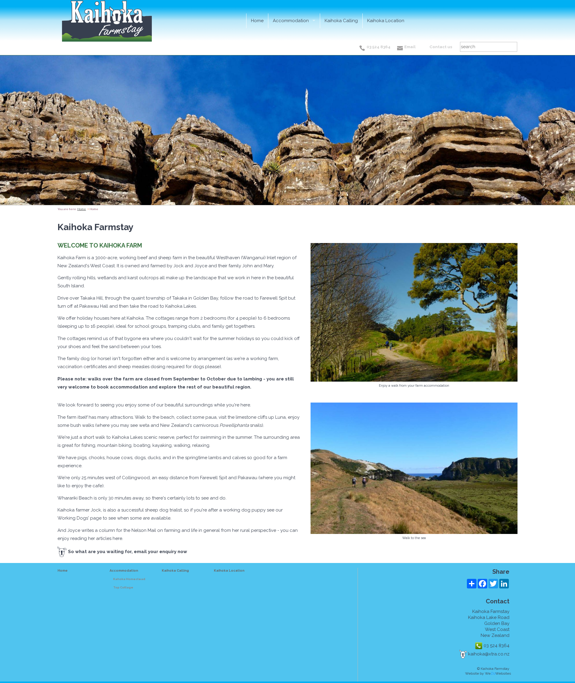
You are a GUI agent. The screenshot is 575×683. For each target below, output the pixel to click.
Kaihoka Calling (341, 20)
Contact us (440, 46)
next (567, 130)
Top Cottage (123, 587)
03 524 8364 (379, 46)
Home (257, 20)
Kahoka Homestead (129, 579)
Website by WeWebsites (488, 673)
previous (8, 130)
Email (410, 46)
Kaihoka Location (385, 20)
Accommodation (291, 20)
